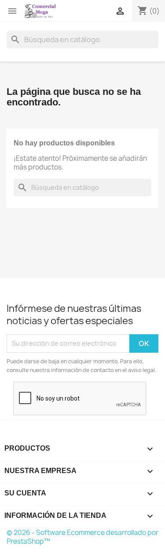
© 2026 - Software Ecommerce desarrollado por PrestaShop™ (82, 537)
